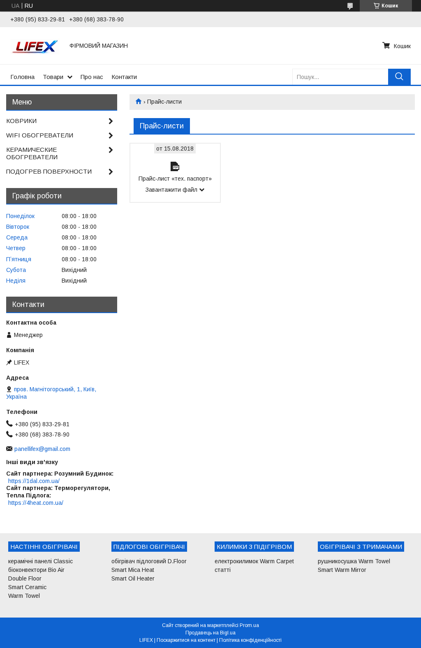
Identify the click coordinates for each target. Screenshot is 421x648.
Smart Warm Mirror (342, 570)
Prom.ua (249, 625)
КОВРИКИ (21, 120)
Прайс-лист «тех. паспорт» (175, 178)
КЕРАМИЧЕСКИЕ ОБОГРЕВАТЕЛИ (32, 153)
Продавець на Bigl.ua (210, 633)
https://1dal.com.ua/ (34, 481)
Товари (53, 76)
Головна (22, 76)
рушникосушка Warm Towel (354, 561)
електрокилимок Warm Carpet (254, 561)
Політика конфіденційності (250, 640)
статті (223, 570)
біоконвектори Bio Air (36, 570)
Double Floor (25, 578)
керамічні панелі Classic (40, 561)
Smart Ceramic (27, 587)
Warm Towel (24, 595)
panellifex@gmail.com (42, 449)
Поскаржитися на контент (186, 640)
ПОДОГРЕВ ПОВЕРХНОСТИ (49, 171)
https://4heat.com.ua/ (35, 502)
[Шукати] (399, 77)
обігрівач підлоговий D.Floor (149, 561)
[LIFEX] (35, 45)
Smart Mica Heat (132, 570)
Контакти (124, 76)
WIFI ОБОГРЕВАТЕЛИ (39, 135)
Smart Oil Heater (133, 578)
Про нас (92, 76)
